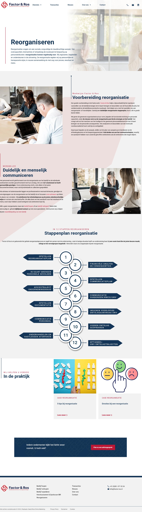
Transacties (54, 5)
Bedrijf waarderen (43, 492)
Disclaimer (64, 509)
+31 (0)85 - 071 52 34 (117, 486)
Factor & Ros (104, 103)
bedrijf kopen (28, 206)
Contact (102, 5)
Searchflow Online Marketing (36, 509)
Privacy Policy (54, 509)
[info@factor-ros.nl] (108, 489)
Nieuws (70, 5)
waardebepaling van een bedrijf (15, 212)
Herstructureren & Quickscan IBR (49, 495)
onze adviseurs (51, 194)
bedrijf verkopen (43, 206)
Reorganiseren (42, 498)
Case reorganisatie (67, 398)
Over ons (75, 492)
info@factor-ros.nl (116, 489)
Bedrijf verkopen (43, 489)
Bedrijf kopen (41, 486)
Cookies (72, 509)
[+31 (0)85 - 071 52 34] (108, 486)
